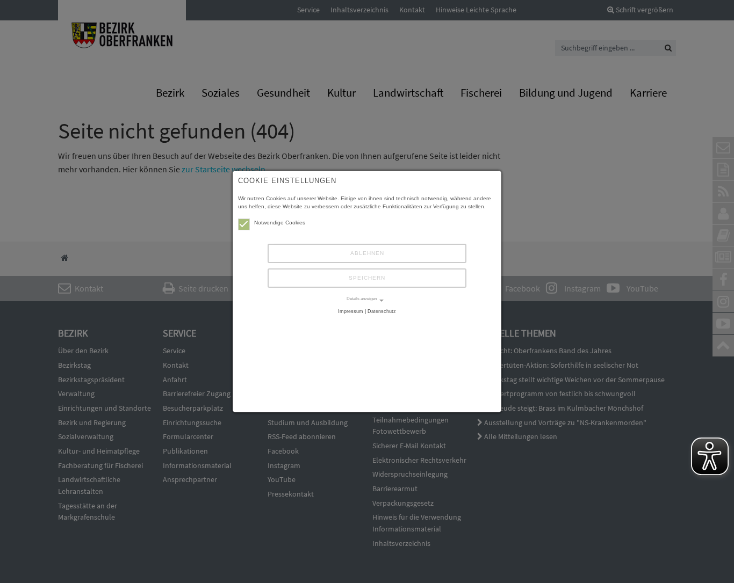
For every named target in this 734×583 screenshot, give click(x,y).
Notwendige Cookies (279, 222)
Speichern (367, 278)
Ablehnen (367, 253)
